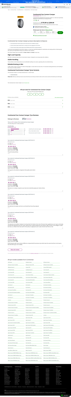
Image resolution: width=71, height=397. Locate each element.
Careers (44, 386)
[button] (64, 4)
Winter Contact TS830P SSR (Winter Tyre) (14, 352)
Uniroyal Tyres (27, 379)
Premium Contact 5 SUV (29, 305)
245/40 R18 (37, 383)
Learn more (47, 27)
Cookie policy (19, 386)
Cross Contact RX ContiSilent (48, 279)
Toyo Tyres (26, 378)
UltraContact (10, 337)
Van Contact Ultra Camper (12, 345)
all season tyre (26, 82)
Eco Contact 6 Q (28, 289)
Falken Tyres (17, 378)
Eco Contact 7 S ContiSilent (48, 297)
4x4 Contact (10, 262)
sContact (45, 315)
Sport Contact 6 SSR (11, 332)
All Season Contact (47, 262)
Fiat (12, 143)
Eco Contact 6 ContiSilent (12, 289)
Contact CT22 (28, 267)
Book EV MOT (6, 375)
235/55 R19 (37, 382)
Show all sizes (48, 30)
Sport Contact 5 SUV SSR (12, 327)
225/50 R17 (37, 378)
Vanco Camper (46, 345)
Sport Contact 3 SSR (11, 320)
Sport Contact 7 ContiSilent (48, 332)
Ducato (13, 198)
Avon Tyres (16, 370)
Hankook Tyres (17, 381)
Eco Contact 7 (10, 294)
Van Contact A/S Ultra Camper (13, 342)
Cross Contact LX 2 (11, 274)
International (40, 386)
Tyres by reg (58, 374)
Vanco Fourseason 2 (47, 347)
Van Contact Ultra (46, 342)
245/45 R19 (47, 378)
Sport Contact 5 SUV (11, 325)
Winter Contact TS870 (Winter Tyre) (13, 360)
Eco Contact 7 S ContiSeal (30, 297)
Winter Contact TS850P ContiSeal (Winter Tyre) (51, 352)
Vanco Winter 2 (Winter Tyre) (12, 350)
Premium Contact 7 (29, 310)
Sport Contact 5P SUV (29, 330)
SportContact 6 (10, 335)
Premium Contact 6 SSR (12, 310)
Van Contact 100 (28, 337)
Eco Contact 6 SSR (46, 292)
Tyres (9, 9)
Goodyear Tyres (17, 379)
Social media (58, 382)
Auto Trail (14, 144)
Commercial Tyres (13, 9)
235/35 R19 (37, 381)
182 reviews (44, 15)
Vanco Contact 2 (10, 347)
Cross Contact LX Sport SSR (48, 277)
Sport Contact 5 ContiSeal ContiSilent (14, 322)
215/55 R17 (37, 373)
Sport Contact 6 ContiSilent (48, 330)
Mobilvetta (14, 162)
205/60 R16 (47, 379)
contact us (32, 253)
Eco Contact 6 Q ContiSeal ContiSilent (14, 292)
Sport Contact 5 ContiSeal (48, 320)
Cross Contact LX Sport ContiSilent (31, 277)
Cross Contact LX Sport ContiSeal (49, 274)
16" (35, 94)
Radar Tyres (27, 373)
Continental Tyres (27, 9)
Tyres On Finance (7, 382)
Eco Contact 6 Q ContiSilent (30, 292)
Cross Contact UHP (11, 282)
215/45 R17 (47, 373)
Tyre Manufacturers (20, 9)
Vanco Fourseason (29, 347)
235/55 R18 (47, 370)
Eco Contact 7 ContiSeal (29, 294)
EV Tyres (5, 373)
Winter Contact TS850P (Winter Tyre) (31, 352)
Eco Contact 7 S (10, 297)
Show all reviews (15, 249)
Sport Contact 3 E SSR (47, 317)
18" (41, 94)
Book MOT (6, 374)
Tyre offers (57, 371)
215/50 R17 (47, 381)
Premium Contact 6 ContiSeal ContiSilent (32, 307)
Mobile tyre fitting (58, 381)
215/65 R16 (47, 377)
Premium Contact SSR (29, 315)
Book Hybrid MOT (7, 377)
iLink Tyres (16, 382)
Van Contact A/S (28, 340)
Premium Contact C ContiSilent (13, 315)
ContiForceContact (11, 269)
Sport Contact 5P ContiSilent (48, 327)
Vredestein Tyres (27, 381)
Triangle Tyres (27, 383)
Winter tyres (58, 379)
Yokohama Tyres (27, 382)
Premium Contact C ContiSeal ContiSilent (50, 312)
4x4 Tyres (5, 371)
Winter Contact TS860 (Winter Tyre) (49, 355)
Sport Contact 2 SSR (29, 317)
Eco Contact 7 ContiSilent (48, 294)
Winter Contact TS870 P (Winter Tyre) (32, 360)
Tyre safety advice (59, 383)
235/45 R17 (47, 382)
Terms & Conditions (14, 386)
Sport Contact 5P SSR (11, 330)
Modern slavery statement (30, 386)
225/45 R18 (37, 377)
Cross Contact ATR (11, 272)
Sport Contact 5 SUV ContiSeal (30, 325)
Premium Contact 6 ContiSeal (12, 307)
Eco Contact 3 (10, 284)
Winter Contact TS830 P (47, 350)
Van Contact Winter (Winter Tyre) (31, 345)
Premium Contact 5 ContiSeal (48, 302)
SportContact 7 (28, 335)
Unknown (14, 180)
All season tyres (58, 378)
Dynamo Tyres (17, 377)
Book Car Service (7, 378)
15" (30, 94)
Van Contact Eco (28, 342)
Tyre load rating (58, 375)
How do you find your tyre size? (41, 35)
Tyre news (57, 377)
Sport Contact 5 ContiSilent (30, 322)
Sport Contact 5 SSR (47, 322)
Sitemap (36, 386)
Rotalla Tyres (27, 375)
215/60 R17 (47, 375)
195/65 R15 (47, 371)
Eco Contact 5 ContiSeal (47, 284)
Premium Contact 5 (29, 302)
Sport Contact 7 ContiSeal (30, 332)
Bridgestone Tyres (17, 373)
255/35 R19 (37, 374)
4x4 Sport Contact (29, 262)
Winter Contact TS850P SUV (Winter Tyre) (32, 355)
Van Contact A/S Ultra (47, 340)
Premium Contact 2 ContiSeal (12, 302)
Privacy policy (24, 386)
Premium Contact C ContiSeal (30, 312)
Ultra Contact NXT (46, 335)
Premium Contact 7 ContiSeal (48, 310)
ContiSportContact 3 (29, 269)
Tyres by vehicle (58, 373)
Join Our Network (7, 383)
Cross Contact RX (11, 279)
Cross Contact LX (46, 272)
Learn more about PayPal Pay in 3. (14, 393)
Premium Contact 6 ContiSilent (48, 307)
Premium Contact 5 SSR (12, 305)
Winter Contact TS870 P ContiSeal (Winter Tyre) (51, 360)
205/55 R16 (37, 370)
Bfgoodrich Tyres (17, 371)
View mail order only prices (59, 97)
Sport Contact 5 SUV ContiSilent (49, 325)
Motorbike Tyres (6, 370)
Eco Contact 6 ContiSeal (47, 287)
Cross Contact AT (46, 269)
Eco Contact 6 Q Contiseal (48, 289)
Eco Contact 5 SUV (11, 287)
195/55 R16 (37, 379)
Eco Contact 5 (28, 284)
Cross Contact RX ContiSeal (30, 279)
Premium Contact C (11, 312)
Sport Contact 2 (10, 317)
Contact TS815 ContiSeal (47, 267)
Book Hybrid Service (7, 381)
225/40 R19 (47, 374)
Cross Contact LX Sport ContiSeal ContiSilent (15, 277)
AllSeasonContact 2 (11, 267)
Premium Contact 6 (47, 305)
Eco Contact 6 (28, 287)
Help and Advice (58, 366)
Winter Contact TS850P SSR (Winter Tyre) (14, 355)
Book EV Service (6, 379)
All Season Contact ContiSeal (48, 264)
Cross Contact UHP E (29, 282)
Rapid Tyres (27, 374)
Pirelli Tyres (27, 371)
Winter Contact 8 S (29, 350)
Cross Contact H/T (29, 272)
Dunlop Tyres (17, 375)
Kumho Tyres (17, 383)
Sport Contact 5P (28, 327)
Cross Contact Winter (47, 282)
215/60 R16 (47, 383)
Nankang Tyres (27, 370)
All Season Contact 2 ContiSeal (13, 264)
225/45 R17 (37, 371)
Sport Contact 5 (28, 320)
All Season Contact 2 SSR (30, 264)
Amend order (58, 370)
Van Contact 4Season (11, 340)
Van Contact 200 (46, 337)
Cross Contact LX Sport (29, 274)
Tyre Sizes (37, 366)
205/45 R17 (37, 375)
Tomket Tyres (27, 377)
